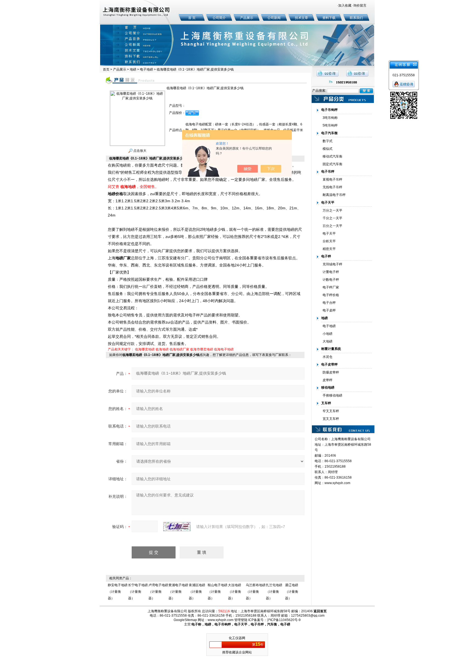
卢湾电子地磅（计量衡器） (158, 591)
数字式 (327, 141)
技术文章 (301, 18)
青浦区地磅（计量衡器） (197, 591)
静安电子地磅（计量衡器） (118, 591)
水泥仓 (327, 357)
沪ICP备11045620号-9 (284, 620)
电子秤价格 (331, 295)
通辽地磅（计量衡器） (291, 591)
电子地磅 (146, 69)
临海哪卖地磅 (145, 349)
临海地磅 (162, 349)
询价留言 (359, 5)
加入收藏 (344, 5)
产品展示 (246, 18)
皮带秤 (327, 380)
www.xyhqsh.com (337, 483)
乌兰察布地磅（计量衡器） (256, 591)
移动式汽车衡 (332, 156)
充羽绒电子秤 (332, 264)
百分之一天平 (332, 226)
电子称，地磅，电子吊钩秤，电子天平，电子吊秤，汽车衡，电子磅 (240, 624)
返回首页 (320, 611)
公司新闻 (274, 18)
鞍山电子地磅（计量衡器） (217, 591)
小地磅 (327, 334)
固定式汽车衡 (332, 164)
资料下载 (328, 18)
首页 (106, 69)
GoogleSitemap (185, 620)
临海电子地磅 (224, 349)
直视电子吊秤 (332, 179)
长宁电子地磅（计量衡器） (138, 591)
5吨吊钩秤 (330, 125)
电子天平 (329, 233)
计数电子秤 (331, 280)
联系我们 (356, 18)
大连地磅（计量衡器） (234, 591)
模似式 (327, 149)
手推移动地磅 (332, 395)
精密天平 (329, 249)
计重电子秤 (331, 272)
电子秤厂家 (331, 287)
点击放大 (139, 151)
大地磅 (327, 341)
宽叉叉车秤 (331, 419)
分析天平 (329, 241)
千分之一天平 (332, 218)
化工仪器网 (237, 638)
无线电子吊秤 (332, 187)
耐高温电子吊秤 (334, 195)
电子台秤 (329, 303)
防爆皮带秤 (331, 372)
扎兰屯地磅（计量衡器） (274, 591)
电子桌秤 (329, 310)
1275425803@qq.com (308, 615)
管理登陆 (240, 620)
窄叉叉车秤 (331, 411)
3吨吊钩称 (330, 118)
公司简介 (219, 18)
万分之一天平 (332, 210)
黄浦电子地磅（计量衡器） (178, 591)
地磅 (133, 69)
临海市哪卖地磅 (201, 349)
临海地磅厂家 (179, 349)
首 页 (192, 18)
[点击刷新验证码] (177, 526)
